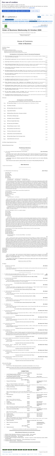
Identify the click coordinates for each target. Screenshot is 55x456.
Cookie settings (35, 11)
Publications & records (33, 21)
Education (38, 19)
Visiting (35, 19)
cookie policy (32, 7)
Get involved (31, 19)
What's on (16, 21)
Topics (46, 21)
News (43, 21)
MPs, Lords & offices (17, 19)
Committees (27, 21)
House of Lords (12, 21)
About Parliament (25, 19)
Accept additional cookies (9, 11)
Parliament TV (39, 21)
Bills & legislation (21, 21)
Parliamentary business (9, 19)
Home (4, 19)
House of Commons (6, 21)
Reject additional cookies (23, 11)
